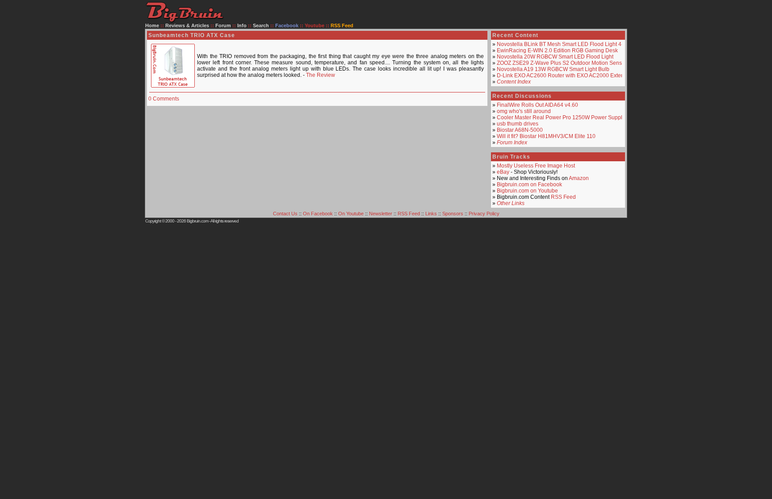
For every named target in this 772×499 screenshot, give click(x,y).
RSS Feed (563, 197)
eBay (503, 172)
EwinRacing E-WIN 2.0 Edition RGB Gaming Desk (557, 50)
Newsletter (380, 213)
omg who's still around (524, 111)
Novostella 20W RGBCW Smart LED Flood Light (555, 57)
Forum (223, 25)
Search (261, 25)
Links (431, 213)
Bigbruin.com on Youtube (527, 191)
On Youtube (351, 213)
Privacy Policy (484, 213)
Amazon (579, 178)
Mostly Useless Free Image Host (536, 166)
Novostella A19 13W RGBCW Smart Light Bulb (553, 69)
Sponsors (452, 213)
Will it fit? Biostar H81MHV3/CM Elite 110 (546, 136)
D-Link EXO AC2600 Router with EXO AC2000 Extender (564, 75)
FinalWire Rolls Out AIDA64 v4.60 (537, 105)
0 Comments (163, 99)
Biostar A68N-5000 (520, 130)
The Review (320, 75)
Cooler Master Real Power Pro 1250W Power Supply (561, 117)
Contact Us (285, 213)
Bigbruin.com (197, 220)
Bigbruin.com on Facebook (529, 184)
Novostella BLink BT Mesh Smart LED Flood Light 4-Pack (566, 44)
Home (152, 25)
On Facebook (318, 213)
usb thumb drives (517, 124)
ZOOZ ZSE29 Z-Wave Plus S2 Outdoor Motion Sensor (562, 63)
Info (242, 25)
